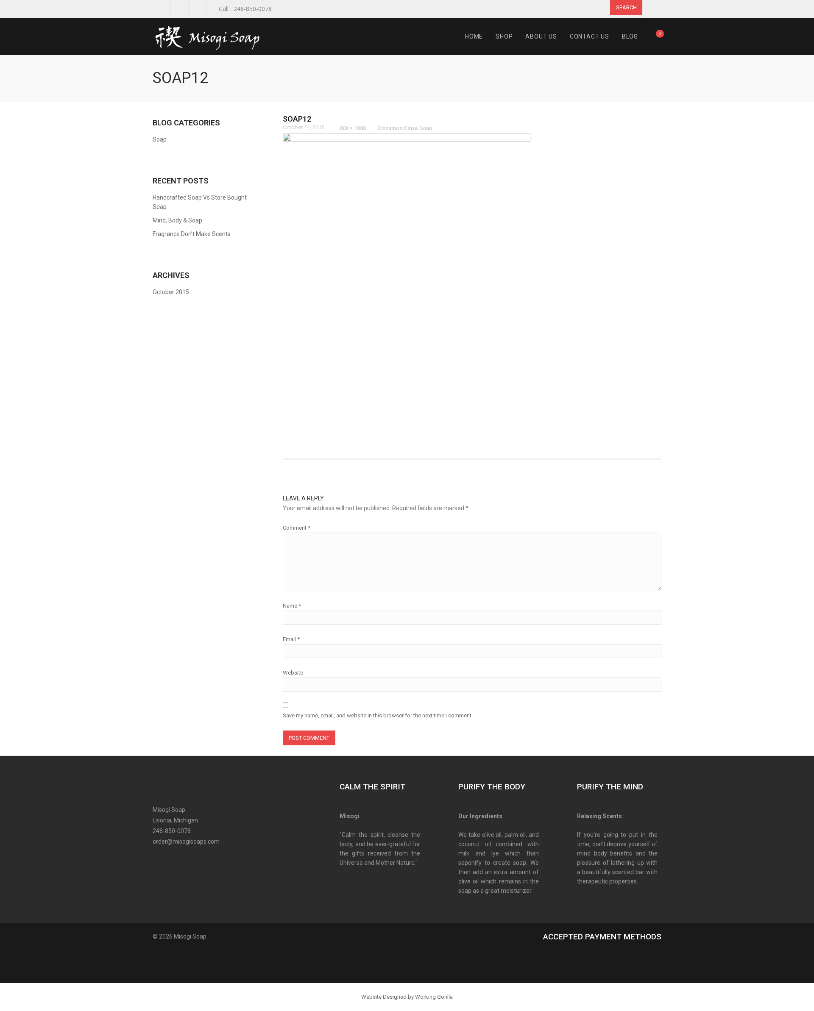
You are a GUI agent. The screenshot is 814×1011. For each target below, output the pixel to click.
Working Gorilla (434, 997)
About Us (541, 36)
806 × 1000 (353, 128)
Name (292, 606)
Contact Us (589, 36)
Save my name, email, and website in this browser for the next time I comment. (378, 715)
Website (293, 672)
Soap (160, 139)
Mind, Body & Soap (177, 220)
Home (474, 36)
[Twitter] (172, 858)
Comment (296, 528)
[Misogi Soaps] (212, 36)
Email (291, 639)
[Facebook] (158, 858)
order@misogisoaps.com (186, 841)
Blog (630, 36)
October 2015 (171, 292)
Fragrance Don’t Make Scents (192, 234)
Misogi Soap (190, 936)
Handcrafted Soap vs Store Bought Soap (200, 202)
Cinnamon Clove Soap (404, 128)
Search (626, 7)
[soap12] (406, 286)
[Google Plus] (187, 858)
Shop (504, 36)
